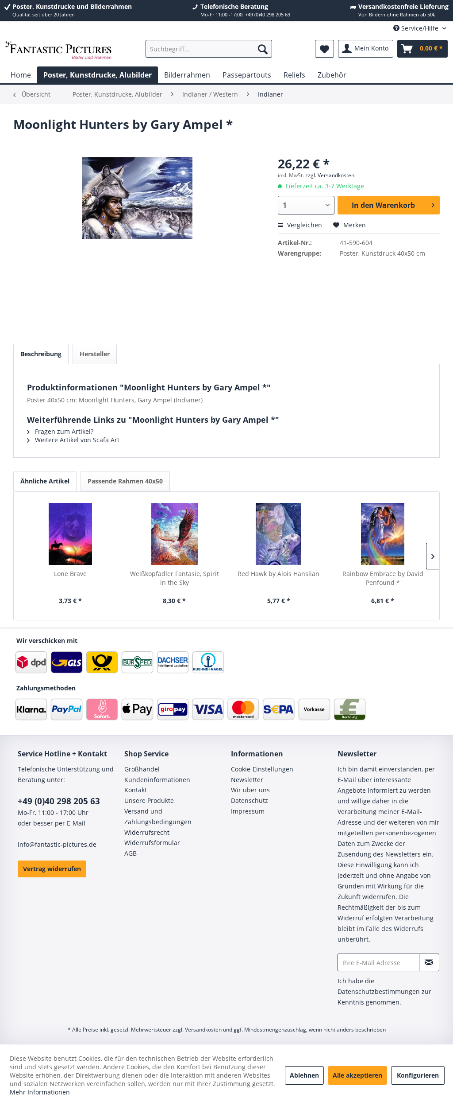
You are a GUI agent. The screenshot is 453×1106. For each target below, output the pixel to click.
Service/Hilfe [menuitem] (419, 28)
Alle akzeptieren (357, 1075)
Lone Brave (70, 573)
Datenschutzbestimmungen (379, 991)
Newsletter (247, 779)
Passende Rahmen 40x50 (125, 481)
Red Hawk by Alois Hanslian (278, 573)
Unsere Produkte (149, 800)
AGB (130, 853)
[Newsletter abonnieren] (429, 962)
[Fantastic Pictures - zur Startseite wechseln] (58, 51)
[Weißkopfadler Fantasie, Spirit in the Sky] (174, 534)
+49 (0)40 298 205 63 (59, 801)
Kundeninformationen (157, 779)
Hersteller (95, 354)
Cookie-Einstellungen (262, 769)
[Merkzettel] (324, 49)
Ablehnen (304, 1075)
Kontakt (135, 790)
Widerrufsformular (152, 842)
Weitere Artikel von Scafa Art (76, 440)
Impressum (248, 811)
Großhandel (142, 769)
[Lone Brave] (70, 534)
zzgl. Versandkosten (329, 175)
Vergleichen (303, 225)
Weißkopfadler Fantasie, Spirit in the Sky (174, 578)
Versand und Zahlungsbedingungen (158, 816)
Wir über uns (250, 790)
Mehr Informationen (40, 1092)
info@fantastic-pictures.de (57, 844)
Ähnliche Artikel (44, 481)
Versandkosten (203, 1029)
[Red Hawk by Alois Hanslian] (278, 534)
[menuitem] (209, 49)
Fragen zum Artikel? (63, 431)
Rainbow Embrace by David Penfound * (382, 578)
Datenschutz (249, 800)
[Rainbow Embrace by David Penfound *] (383, 534)
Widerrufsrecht (146, 832)
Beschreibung (40, 354)
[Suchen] (262, 49)
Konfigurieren (418, 1075)
